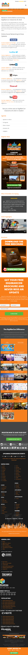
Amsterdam (4, 486)
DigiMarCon (19, 80)
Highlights (5, 131)
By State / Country (18, 456)
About (3, 541)
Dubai (3, 493)
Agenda (3, 116)
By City (13, 456)
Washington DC (18, 479)
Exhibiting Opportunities (7, 567)
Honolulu (4, 476)
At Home (3, 509)
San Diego (18, 474)
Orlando (17, 470)
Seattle (17, 477)
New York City (18, 468)
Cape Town (4, 500)
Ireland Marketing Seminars (8, 620)
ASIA (16, 502)
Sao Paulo (17, 494)
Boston (3, 467)
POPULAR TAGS (5, 598)
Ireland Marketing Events (7, 600)
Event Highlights (6, 217)
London (17, 498)
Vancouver (18, 487)
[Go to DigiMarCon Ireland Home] (5, 4)
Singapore (18, 507)
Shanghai (17, 505)
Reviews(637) (20, 1)
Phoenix (17, 473)
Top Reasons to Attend (7, 547)
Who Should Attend (6, 546)
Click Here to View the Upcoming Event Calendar (14, 459)
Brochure (4, 237)
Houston (3, 477)
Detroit (3, 474)
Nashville (17, 467)
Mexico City (18, 491)
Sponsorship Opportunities (8, 566)
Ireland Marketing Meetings (8, 618)
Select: (3, 456)
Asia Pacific (4, 507)
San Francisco (18, 476)
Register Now (5, 137)
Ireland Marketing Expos (7, 607)
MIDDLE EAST (4, 492)
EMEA (3, 510)
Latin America (4, 511)
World (3, 513)
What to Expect (6, 125)
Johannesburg (4, 502)
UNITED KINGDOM (18, 496)
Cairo (3, 499)
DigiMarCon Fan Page (6, 44)
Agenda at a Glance (7, 119)
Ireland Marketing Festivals (8, 616)
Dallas (3, 471)
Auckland (17, 512)
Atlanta (3, 466)
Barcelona (4, 488)
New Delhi (18, 504)
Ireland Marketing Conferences (8, 606)
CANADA (16, 483)
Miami (17, 466)
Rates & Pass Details (6, 563)
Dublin (3, 489)
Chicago (3, 470)
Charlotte (4, 468)
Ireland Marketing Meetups (8, 619)
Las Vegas (4, 479)
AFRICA (2, 497)
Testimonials (5, 564)
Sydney (17, 515)
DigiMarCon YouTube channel (7, 101)
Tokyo (17, 508)
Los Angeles (4, 480)
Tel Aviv (3, 495)
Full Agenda (5, 122)
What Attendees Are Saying (9, 194)
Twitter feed (15, 60)
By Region (24, 456)
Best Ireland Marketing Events (8, 603)
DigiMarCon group (5, 69)
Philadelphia (18, 471)
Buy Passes (4, 561)
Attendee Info (6, 128)
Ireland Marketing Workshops (8, 623)
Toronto (17, 486)
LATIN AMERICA (18, 490)
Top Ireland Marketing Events (8, 605)
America (3, 506)
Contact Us (4, 569)
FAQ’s (3, 549)
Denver (3, 473)
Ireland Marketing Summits (8, 622)
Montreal (17, 484)
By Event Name (8, 456)
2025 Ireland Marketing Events (8, 602)
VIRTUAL (3, 504)
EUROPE (2, 485)
